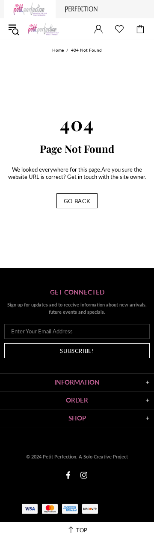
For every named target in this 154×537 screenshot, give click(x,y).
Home (58, 50)
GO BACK (77, 201)
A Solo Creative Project (103, 456)
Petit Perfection (43, 29)
